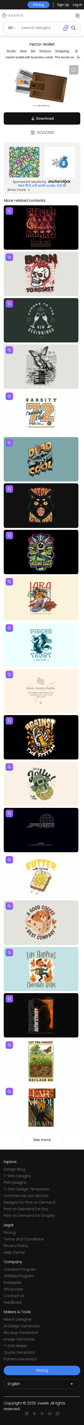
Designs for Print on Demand (29, 1202)
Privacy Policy (16, 1245)
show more (16, 189)
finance (45, 51)
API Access (13, 1289)
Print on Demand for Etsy (26, 1209)
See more (42, 1140)
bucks (11, 51)
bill (33, 51)
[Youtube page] (50, 1414)
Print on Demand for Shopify (29, 1215)
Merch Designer (18, 1319)
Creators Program (20, 1269)
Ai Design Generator (22, 1326)
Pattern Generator (20, 1359)
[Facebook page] (34, 1414)
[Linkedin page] (57, 1414)
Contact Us (14, 1296)
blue (23, 51)
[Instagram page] (27, 1414)
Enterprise (12, 1282)
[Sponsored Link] (24, 162)
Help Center (14, 1252)
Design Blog (14, 1169)
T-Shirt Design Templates (26, 1189)
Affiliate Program (19, 1276)
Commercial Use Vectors (26, 1195)
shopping (62, 51)
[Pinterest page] (42, 1414)
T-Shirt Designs (17, 1176)
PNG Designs (15, 1182)
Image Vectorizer (19, 1339)
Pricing (10, 1232)
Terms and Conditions (24, 1239)
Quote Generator (19, 1352)
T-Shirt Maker (15, 1346)
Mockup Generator (21, 1332)
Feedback (13, 1302)
